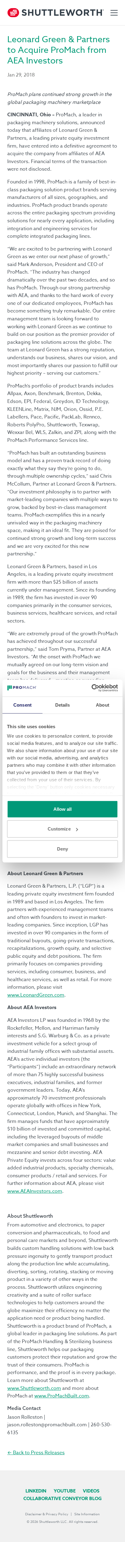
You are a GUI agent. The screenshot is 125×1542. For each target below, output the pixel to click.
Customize (59, 828)
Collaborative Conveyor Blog (62, 1498)
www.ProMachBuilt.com (61, 1396)
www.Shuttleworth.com (34, 1388)
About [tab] (102, 704)
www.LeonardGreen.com (35, 995)
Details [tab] (62, 704)
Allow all (62, 808)
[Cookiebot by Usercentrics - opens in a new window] (91, 688)
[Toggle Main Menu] (114, 12)
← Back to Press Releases (36, 1452)
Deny (62, 848)
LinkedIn (35, 1491)
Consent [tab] (22, 704)
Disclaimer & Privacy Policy (46, 1514)
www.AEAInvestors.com (34, 1191)
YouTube (65, 1491)
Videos (91, 1491)
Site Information (87, 1514)
